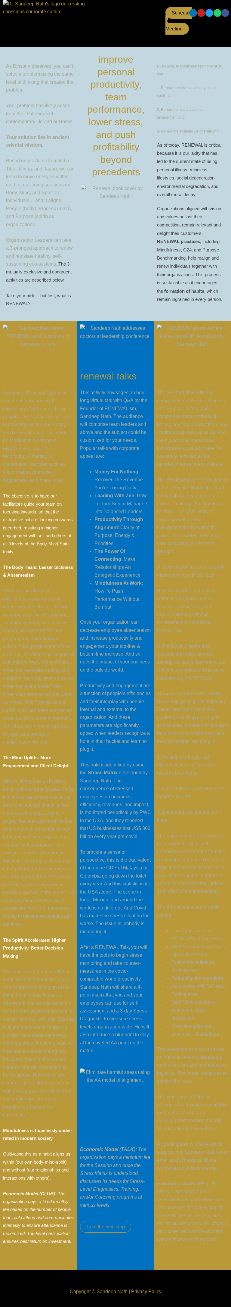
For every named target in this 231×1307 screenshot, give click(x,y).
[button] (98, 14)
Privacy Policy (146, 1291)
